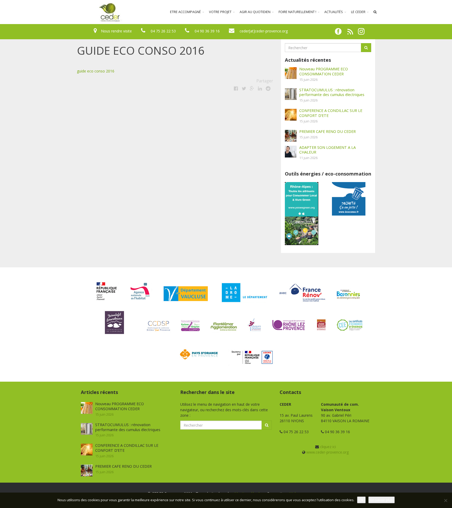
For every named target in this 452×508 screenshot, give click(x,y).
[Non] (445, 500)
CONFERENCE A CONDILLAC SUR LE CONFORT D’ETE (330, 113)
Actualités (334, 12)
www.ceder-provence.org (327, 452)
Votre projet (220, 12)
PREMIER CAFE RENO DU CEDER (327, 131)
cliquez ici (328, 446)
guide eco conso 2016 (95, 71)
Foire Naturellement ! (298, 12)
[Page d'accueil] (75, 12)
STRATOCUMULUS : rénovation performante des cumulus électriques (331, 92)
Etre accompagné (186, 12)
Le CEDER (358, 12)
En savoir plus (381, 500)
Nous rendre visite (116, 31)
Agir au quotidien (255, 12)
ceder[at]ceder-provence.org (264, 31)
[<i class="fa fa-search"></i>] (375, 12)
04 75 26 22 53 (163, 31)
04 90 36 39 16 (207, 31)
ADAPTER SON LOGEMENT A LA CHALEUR (327, 150)
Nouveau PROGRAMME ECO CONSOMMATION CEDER (323, 71)
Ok (361, 500)
